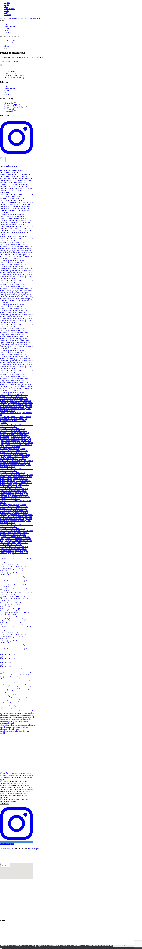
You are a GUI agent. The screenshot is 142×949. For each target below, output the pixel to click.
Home (6, 46)
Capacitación (9, 103)
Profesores (8, 109)
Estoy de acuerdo (119, 946)
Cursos (6, 11)
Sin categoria (9, 111)
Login (6, 5)
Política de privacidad (134, 946)
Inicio (6, 7)
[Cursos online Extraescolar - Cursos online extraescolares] (10, 18)
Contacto (7, 15)
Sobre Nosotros (9, 9)
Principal (14, 61)
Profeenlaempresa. (34, 849)
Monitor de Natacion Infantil (14, 107)
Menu (2, 20)
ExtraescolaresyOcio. (7, 849)
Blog (6, 13)
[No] (1, 948)
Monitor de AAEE (10, 105)
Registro (7, 3)
